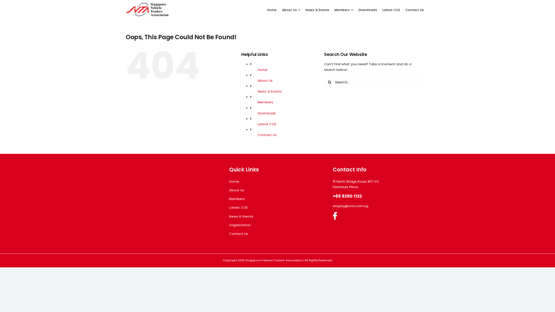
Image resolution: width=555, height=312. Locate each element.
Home (263, 69)
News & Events (270, 91)
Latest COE (267, 124)
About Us (265, 80)
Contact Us (267, 135)
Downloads (267, 113)
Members (265, 102)
